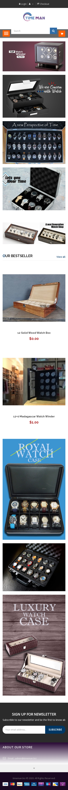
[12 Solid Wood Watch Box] (34, 297)
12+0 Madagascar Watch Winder (34, 416)
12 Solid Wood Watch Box (34, 332)
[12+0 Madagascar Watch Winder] (34, 381)
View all (60, 257)
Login (24, 3)
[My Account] (31, 4)
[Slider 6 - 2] (34, 56)
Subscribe (55, 729)
